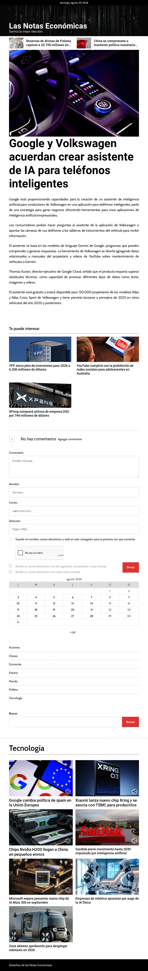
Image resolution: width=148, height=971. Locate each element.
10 (18, 603)
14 (91, 603)
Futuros (13, 672)
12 (54, 603)
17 (18, 609)
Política (13, 689)
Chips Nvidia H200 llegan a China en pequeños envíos (38, 851)
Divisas (13, 656)
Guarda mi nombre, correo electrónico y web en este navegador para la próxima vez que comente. (75, 539)
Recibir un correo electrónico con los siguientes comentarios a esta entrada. (61, 566)
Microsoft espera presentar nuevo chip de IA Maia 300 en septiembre (39, 900)
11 (36, 603)
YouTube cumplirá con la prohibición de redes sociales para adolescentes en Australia (105, 369)
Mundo (13, 681)
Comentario (16, 452)
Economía (15, 664)
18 (36, 609)
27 (72, 616)
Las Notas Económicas (48, 26)
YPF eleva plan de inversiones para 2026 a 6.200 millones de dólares (39, 367)
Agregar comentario (70, 439)
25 (36, 616)
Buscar (13, 713)
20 (72, 609)
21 (91, 609)
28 (91, 616)
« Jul (72, 632)
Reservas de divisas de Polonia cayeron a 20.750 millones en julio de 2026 (48, 45)
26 (54, 616)
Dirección (14, 521)
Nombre (14, 484)
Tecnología (15, 698)
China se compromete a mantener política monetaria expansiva (114, 45)
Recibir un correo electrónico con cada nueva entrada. (48, 572)
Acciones (14, 647)
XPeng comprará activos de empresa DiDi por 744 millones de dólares (39, 413)
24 (18, 616)
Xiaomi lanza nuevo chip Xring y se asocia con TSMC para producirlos (106, 802)
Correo (13, 502)
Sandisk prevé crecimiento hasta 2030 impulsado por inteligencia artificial (103, 851)
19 (54, 609)
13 (72, 603)
